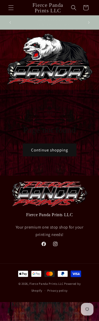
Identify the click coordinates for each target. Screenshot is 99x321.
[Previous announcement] (10, 22)
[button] (11, 8)
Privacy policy (57, 290)
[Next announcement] (89, 22)
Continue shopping (49, 150)
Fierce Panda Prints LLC (46, 284)
